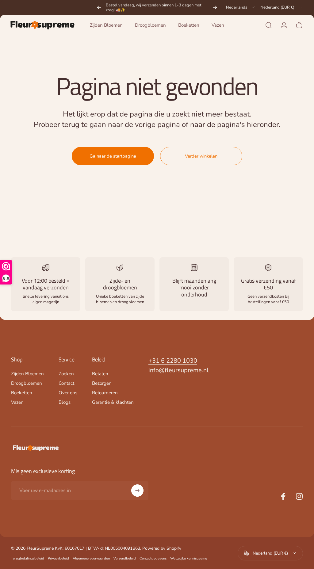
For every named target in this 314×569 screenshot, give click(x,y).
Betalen (100, 374)
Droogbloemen (26, 383)
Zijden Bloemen (27, 374)
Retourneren (105, 393)
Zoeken (66, 374)
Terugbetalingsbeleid (27, 558)
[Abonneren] (137, 490)
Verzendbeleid (124, 558)
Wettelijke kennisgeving (188, 558)
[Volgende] (215, 7)
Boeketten (21, 393)
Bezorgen (102, 383)
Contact (66, 383)
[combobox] (241, 7)
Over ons (68, 393)
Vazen (17, 402)
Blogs (65, 402)
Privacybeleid (58, 558)
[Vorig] (99, 7)
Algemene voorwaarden (91, 558)
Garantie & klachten (113, 402)
